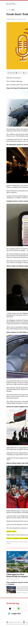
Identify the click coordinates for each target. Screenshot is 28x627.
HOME (8, 10)
